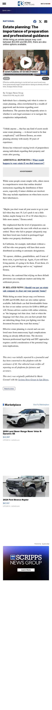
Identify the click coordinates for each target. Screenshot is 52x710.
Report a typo (9, 388)
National (9, 21)
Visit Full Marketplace (41, 405)
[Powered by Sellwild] (45, 544)
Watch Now (45, 3)
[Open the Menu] (4, 4)
